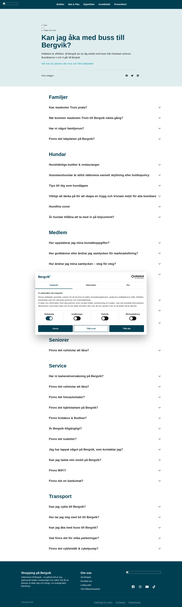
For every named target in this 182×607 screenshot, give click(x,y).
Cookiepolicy (120, 602)
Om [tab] (128, 285)
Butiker (60, 4)
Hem (45, 25)
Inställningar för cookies (103, 602)
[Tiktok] (153, 586)
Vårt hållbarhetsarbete (90, 589)
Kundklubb (104, 4)
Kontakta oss (86, 581)
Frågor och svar (49, 30)
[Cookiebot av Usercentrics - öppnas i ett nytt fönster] (133, 277)
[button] (126, 76)
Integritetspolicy (134, 602)
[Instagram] (140, 586)
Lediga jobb (86, 585)
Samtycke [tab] (54, 285)
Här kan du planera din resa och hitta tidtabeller (67, 63)
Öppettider (89, 4)
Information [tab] (91, 285)
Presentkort (120, 4)
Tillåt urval (91, 328)
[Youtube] (146, 586)
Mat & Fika (73, 4)
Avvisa (55, 328)
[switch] (77, 318)
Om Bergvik (86, 577)
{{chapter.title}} (31, 97)
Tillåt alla (126, 328)
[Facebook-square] (133, 586)
